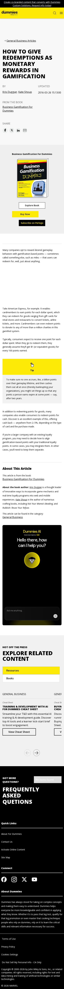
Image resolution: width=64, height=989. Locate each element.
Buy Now (25, 214)
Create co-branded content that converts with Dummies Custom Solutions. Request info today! (32, 4)
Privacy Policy (8, 946)
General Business (12, 517)
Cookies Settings (9, 954)
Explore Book (32, 205)
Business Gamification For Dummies (17, 108)
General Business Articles (21, 40)
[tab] (31, 670)
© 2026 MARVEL (9, 985)
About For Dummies (11, 833)
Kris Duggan (9, 92)
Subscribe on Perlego (32, 222)
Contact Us (6, 841)
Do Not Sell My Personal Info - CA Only (21, 962)
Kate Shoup (25, 92)
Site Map (5, 857)
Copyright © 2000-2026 (13, 969)
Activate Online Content (13, 849)
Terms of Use (8, 938)
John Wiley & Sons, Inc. (39, 969)
